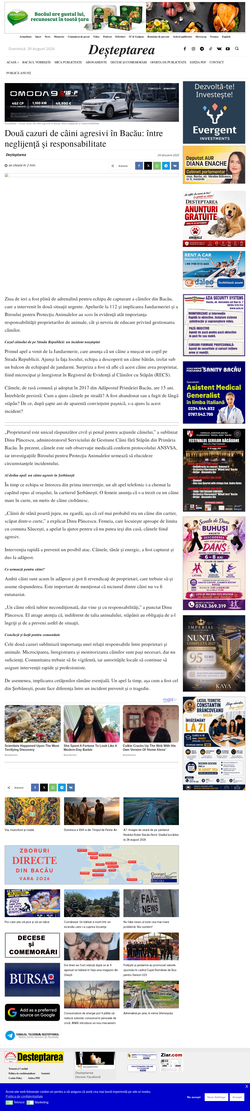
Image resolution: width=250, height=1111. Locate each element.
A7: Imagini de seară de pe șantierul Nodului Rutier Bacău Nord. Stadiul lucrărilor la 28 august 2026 (151, 834)
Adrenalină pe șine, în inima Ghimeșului (148, 1013)
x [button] (247, 1086)
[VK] (175, 166)
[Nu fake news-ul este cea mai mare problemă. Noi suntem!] (151, 903)
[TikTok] (210, 49)
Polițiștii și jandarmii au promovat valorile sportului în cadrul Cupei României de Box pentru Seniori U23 (149, 970)
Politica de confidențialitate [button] (24, 1096)
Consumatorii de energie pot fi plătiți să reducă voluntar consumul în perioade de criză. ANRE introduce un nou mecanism (90, 1018)
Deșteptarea (16, 155)
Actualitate (10, 123)
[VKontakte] (219, 49)
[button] (236, 48)
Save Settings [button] (216, 1097)
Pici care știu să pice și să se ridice (27, 922)
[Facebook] (184, 49)
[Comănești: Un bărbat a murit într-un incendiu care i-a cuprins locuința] (92, 903)
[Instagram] (193, 49)
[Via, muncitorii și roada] (32, 811)
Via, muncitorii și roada (19, 830)
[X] (148, 166)
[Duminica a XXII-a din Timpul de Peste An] (92, 811)
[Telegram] (202, 49)
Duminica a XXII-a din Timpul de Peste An (90, 830)
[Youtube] (227, 49)
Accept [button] (237, 1097)
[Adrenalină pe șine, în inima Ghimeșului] (151, 994)
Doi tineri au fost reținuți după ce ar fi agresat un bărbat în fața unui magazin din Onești (91, 970)
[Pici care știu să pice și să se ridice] (32, 903)
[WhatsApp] (157, 166)
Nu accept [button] (194, 1097)
